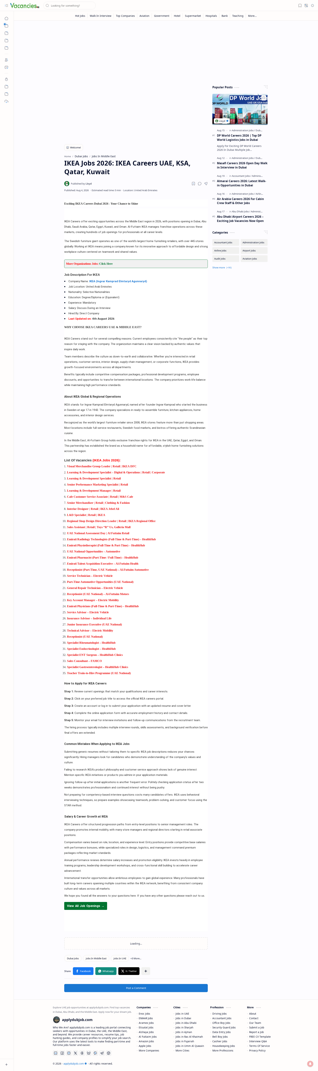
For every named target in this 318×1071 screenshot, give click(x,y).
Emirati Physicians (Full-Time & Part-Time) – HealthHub (103, 606)
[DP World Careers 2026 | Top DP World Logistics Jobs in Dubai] (240, 109)
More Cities (182, 1050)
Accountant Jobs (222, 1018)
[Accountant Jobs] (241, 176)
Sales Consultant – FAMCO (84, 661)
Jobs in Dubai (183, 1018)
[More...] (252, 15)
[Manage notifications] (310, 1064)
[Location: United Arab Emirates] (140, 190)
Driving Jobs (219, 1013)
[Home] (6, 18)
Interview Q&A (258, 1041)
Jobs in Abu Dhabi (186, 1023)
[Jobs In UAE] (120, 958)
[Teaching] (238, 15)
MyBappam (272, 1063)
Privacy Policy (257, 1050)
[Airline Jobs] (262, 193)
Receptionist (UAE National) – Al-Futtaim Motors (98, 594)
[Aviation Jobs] (254, 258)
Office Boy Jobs (221, 1023)
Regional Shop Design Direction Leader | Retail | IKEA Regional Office (111, 521)
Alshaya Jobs (146, 1032)
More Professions (222, 1050)
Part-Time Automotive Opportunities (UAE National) (100, 581)
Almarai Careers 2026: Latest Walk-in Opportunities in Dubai (241, 183)
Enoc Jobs (144, 1013)
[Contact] (6, 67)
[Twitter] (75, 1053)
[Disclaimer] (6, 86)
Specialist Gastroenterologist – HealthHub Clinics (97, 667)
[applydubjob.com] (25, 5)
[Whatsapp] (95, 1053)
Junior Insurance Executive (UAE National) (94, 624)
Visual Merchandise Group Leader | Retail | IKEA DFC (102, 466)
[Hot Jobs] (80, 15)
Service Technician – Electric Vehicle (90, 575)
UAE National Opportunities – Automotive (93, 551)
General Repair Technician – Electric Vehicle (95, 588)
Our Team (255, 1023)
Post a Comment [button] (136, 988)
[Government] (162, 15)
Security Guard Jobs (224, 1027)
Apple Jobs (145, 1046)
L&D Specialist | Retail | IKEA (86, 515)
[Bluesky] (88, 1053)
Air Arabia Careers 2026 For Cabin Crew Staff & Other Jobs (240, 201)
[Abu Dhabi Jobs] (241, 211)
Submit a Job (256, 1027)
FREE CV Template (260, 1036)
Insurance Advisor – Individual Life (89, 618)
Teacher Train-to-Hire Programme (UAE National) (99, 673)
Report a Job (256, 1032)
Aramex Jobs (146, 1023)
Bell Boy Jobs (220, 1036)
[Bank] (224, 15)
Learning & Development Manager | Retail (94, 490)
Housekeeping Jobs (223, 1046)
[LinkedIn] (55, 1053)
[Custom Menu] (6, 40)
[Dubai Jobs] (73, 958)
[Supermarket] (193, 15)
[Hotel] (177, 15)
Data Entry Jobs (221, 1032)
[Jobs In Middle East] (96, 958)
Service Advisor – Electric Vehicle (88, 612)
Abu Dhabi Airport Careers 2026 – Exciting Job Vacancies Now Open (240, 219)
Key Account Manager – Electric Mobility (93, 600)
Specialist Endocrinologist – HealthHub (91, 648)
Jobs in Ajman (184, 1032)
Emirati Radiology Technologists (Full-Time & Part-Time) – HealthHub (111, 539)
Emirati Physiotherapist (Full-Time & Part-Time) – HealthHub (106, 545)
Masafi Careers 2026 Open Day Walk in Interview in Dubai (242, 165)
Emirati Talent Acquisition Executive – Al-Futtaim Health (102, 563)
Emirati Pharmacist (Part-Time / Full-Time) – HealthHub (102, 557)
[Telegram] (102, 1053)
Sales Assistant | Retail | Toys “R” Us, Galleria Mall (98, 527)
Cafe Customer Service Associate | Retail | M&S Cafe (100, 496)
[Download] (6, 101)
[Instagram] (69, 1053)
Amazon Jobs (146, 1041)
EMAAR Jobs (146, 1018)
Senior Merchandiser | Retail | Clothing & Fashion (98, 502)
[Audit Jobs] (225, 258)
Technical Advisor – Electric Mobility (90, 630)
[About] (6, 60)
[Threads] (82, 1053)
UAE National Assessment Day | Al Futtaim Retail (98, 533)
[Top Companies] (125, 15)
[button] (6, 5)
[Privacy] (6, 79)
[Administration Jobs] (243, 130)
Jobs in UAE (182, 1013)
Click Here (106, 263)
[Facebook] (62, 1053)
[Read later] (193, 183)
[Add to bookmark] (263, 97)
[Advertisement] (163, 52)
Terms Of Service (259, 1046)
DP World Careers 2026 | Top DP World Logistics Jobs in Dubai (239, 138)
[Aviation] (144, 15)
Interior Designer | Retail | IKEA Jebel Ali (93, 508)
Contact (253, 1018)
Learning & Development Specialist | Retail (94, 478)
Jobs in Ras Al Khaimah (189, 1036)
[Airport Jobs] (254, 250)
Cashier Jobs (219, 1041)
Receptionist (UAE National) (85, 636)
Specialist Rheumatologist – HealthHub (91, 642)
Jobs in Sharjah (184, 1027)
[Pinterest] (108, 1053)
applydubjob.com (73, 1063)
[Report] (6, 94)
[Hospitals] (211, 15)
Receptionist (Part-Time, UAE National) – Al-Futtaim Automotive (108, 569)
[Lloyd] (81, 183)
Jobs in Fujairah (185, 1041)
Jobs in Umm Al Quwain (190, 1046)
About (252, 1013)
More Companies (149, 1050)
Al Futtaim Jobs (148, 1036)
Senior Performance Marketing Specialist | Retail (97, 484)
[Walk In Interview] (101, 15)
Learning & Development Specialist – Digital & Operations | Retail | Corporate (116, 472)
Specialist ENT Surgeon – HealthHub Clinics (95, 654)
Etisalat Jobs (146, 1027)
